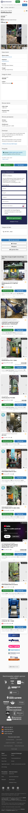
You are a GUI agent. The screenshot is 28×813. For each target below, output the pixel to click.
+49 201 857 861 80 (8, 731)
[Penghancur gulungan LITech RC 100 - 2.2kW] (14, 608)
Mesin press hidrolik (7, 57)
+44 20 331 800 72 (8, 727)
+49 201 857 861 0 (8, 729)
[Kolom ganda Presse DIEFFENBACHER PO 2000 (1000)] (14, 495)
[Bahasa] (24, 1)
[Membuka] (14, 296)
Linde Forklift (19, 739)
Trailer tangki (14, 749)
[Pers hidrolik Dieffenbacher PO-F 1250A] (14, 348)
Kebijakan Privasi (14, 221)
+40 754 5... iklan (8, 231)
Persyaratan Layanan (11, 810)
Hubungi (21, 165)
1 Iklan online (5, 159)
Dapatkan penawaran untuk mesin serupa (12, 212)
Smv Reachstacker (10, 739)
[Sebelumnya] (2, 37)
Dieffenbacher (5, 61)
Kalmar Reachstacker (19, 745)
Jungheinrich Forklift (10, 742)
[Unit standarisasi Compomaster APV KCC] (14, 422)
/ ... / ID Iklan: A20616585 (8, 7)
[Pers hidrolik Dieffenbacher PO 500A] (14, 385)
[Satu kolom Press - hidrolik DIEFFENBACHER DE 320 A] (14, 459)
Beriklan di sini (14, 666)
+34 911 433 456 (8, 733)
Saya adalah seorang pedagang (12, 210)
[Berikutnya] (26, 37)
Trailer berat (19, 742)
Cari (25, 5)
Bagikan (14, 246)
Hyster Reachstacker (8, 745)
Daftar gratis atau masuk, (16, 152)
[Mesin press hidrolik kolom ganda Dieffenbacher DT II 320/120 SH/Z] (14, 270)
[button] (26, 1)
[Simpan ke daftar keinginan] (24, 11)
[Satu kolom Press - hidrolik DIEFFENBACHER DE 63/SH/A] (14, 572)
